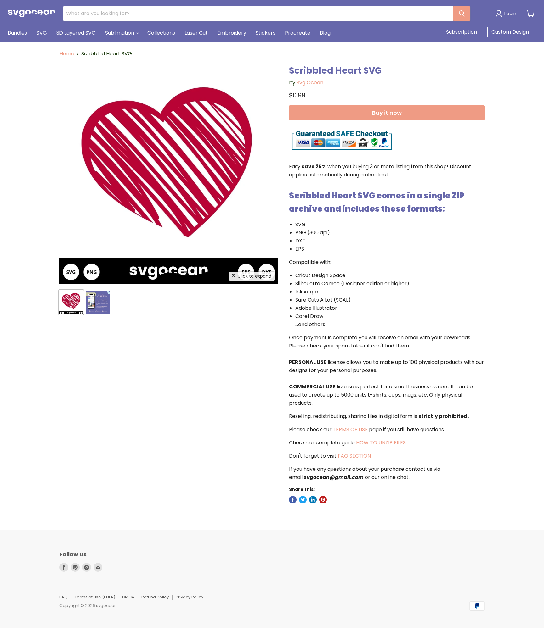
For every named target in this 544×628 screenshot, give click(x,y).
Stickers (265, 32)
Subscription (461, 32)
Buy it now (387, 113)
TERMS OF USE (350, 429)
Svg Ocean (310, 82)
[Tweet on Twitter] (303, 499)
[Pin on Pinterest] (323, 499)
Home (67, 54)
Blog (325, 32)
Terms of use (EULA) (95, 597)
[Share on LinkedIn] (313, 499)
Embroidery (231, 32)
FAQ (64, 597)
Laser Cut (196, 32)
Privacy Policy (189, 597)
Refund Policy (155, 597)
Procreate (297, 32)
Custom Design (510, 32)
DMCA (128, 597)
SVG (42, 32)
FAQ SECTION (354, 455)
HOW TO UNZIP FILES (381, 442)
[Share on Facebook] (293, 499)
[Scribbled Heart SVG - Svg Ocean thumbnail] (71, 302)
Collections (161, 32)
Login (510, 13)
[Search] (461, 13)
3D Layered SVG (76, 32)
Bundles (17, 32)
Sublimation (120, 32)
